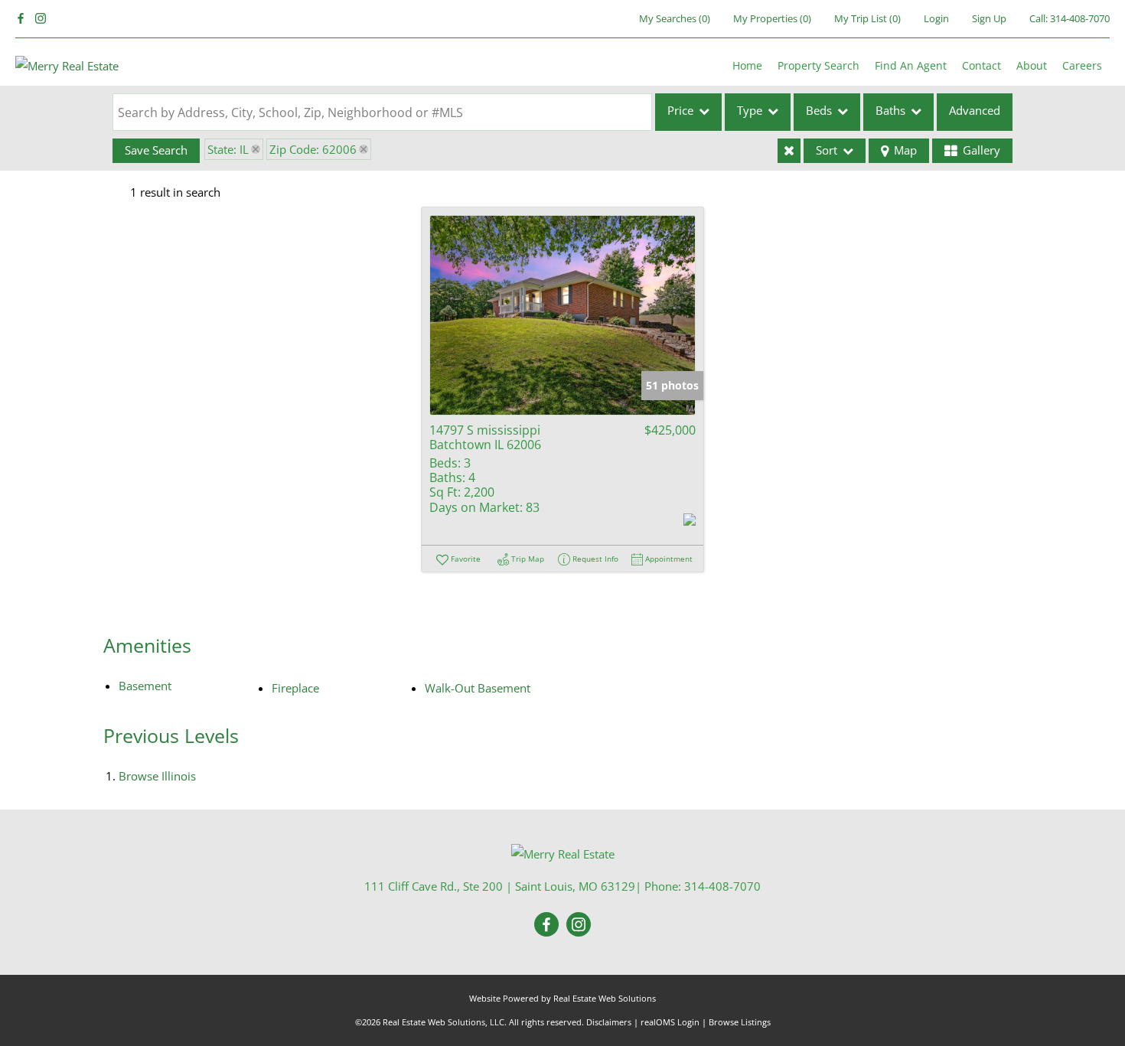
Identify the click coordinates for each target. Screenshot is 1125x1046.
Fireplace (295, 688)
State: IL (228, 149)
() (674, 18)
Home (747, 65)
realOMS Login (670, 1022)
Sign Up (989, 18)
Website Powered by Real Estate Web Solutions (562, 998)
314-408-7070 (1080, 18)
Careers (1082, 65)
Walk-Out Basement (477, 688)
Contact (981, 65)
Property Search (818, 65)
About (1031, 65)
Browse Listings (740, 1022)
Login (936, 18)
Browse (157, 776)
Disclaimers (608, 1022)
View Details (562, 315)
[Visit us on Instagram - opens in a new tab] (40, 18)
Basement (145, 685)
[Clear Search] (789, 150)
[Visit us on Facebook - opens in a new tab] (20, 18)
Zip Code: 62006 (313, 149)
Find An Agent (911, 65)
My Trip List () (867, 18)
